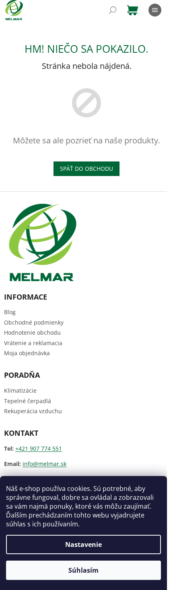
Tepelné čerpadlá (27, 401)
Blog (10, 312)
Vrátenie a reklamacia (33, 343)
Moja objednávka (27, 353)
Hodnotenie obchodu (32, 332)
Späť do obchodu (86, 168)
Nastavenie (83, 544)
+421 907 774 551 (38, 448)
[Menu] (155, 10)
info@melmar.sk (44, 464)
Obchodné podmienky (34, 322)
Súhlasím (83, 570)
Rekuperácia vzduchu (33, 411)
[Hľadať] (113, 10)
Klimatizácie (20, 390)
